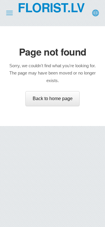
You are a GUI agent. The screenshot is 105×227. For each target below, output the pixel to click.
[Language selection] (96, 13)
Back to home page (53, 98)
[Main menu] (9, 13)
